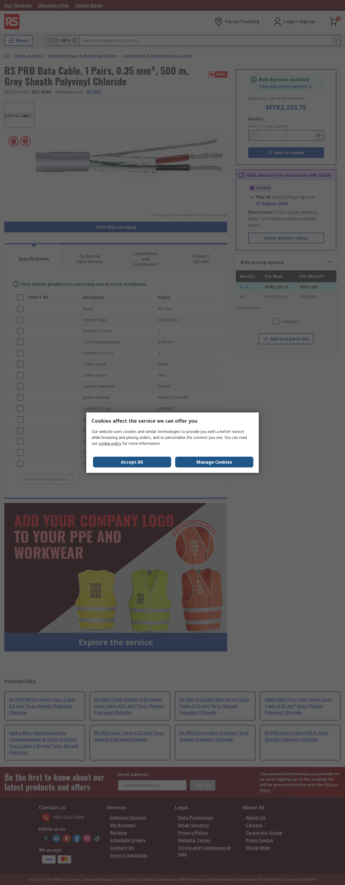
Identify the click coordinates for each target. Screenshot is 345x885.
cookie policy (110, 443)
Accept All (132, 462)
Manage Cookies (214, 462)
